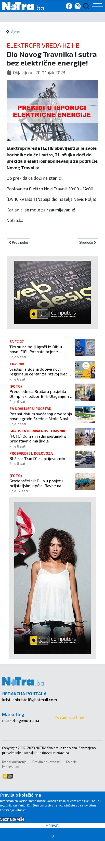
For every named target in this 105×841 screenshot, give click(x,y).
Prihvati (52, 825)
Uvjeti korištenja (14, 762)
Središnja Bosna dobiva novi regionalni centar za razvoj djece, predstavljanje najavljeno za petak (40, 371)
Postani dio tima (69, 717)
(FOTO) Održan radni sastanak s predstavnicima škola (37, 438)
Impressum (10, 767)
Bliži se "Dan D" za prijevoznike (38, 458)
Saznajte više (12, 819)
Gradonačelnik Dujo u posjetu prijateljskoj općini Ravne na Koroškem (36, 483)
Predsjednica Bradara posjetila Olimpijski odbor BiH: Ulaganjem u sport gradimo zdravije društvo (40, 394)
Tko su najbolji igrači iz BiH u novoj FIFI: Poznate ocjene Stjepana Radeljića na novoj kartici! (35, 349)
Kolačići (71, 762)
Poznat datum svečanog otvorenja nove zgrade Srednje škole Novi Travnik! (40, 416)
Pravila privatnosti (46, 762)
